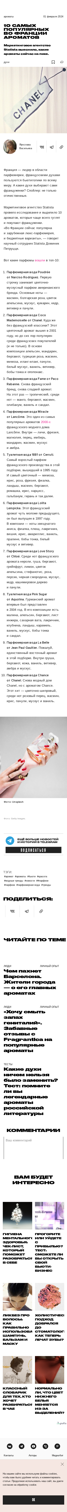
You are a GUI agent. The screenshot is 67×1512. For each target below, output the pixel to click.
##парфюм (42, 880)
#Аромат (8, 876)
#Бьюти (31, 876)
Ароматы (9, 16)
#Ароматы (20, 876)
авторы (33, 1455)
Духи (6, 62)
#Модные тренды (13, 880)
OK (33, 1500)
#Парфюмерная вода (28, 884)
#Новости (30, 880)
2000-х (46, 422)
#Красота (42, 876)
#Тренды (46, 884)
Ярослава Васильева (25, 146)
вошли (40, 260)
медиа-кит (57, 1455)
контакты (9, 1455)
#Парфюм (9, 884)
